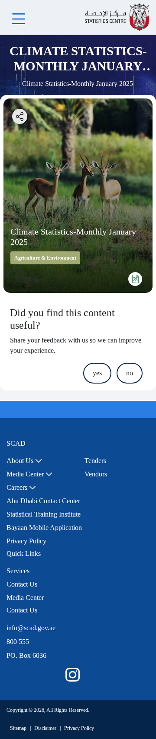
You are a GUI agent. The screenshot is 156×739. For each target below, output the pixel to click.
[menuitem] (24, 461)
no (129, 373)
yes (97, 373)
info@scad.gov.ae (30, 627)
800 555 (17, 641)
